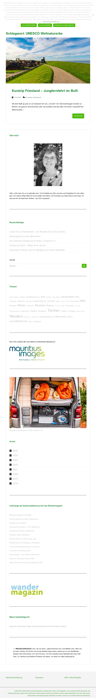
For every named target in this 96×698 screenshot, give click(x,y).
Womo (70, 316)
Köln (67, 301)
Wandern (16, 316)
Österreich (37, 321)
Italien (58, 301)
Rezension (30, 305)
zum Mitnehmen (18, 321)
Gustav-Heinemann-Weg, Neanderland (23, 519)
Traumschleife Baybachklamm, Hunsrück (24, 546)
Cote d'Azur (56, 297)
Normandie (74, 301)
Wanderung (27, 317)
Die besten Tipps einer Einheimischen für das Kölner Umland (42, 626)
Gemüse (29, 301)
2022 (15, 464)
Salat (63, 305)
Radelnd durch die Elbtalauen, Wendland (24, 542)
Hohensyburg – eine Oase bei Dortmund (24, 554)
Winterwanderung (46, 316)
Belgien (22, 297)
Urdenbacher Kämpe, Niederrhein (22, 531)
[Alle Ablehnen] (93, 15)
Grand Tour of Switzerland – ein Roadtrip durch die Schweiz (37, 231)
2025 (15, 450)
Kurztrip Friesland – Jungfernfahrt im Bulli (45, 90)
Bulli (43, 296)
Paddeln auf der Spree (17, 523)
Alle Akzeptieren (28, 25)
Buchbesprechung (33, 297)
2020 (15, 474)
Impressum (39, 677)
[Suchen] (84, 266)
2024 (15, 455)
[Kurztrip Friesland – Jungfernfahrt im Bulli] (48, 61)
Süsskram (42, 311)
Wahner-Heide (80, 311)
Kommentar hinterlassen (33, 97)
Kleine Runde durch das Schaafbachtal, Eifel (25, 562)
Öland (31, 321)
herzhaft (51, 300)
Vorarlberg (71, 311)
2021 (15, 469)
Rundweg (57, 306)
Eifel (77, 296)
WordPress (86, 695)
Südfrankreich (25, 311)
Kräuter (63, 301)
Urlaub (63, 311)
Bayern (16, 297)
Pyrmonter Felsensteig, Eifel (19, 550)
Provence (13, 305)
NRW (82, 300)
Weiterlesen (78, 116)
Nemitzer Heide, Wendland (19, 535)
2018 (15, 483)
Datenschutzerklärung (14, 677)
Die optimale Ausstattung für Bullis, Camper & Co (32, 240)
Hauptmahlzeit (39, 300)
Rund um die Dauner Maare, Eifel (21, 558)
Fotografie (12, 301)
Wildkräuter (35, 317)
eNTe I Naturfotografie (72, 677)
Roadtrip (50, 305)
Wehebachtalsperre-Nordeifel (20, 515)
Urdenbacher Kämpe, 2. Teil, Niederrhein (24, 527)
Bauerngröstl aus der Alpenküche (25, 236)
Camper (48, 297)
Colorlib (72, 695)
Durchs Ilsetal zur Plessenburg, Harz (23, 539)
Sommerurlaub (14, 311)
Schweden (70, 305)
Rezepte (40, 305)
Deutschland (67, 296)
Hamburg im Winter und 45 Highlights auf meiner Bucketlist (37, 249)
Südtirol (34, 311)
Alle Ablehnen (45, 25)
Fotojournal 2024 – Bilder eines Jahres (27, 245)
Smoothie (77, 306)
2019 (15, 478)
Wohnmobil (60, 316)
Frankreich (21, 301)
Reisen (22, 305)
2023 (15, 460)
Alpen (11, 297)
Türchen (53, 310)
